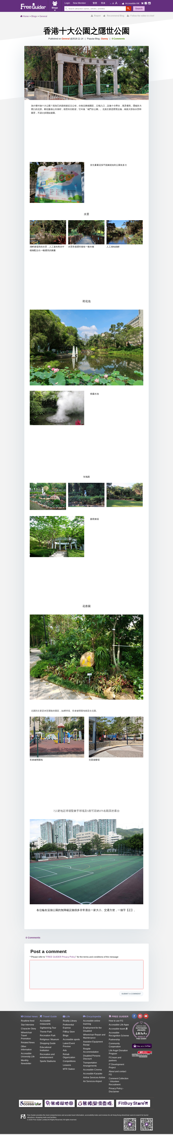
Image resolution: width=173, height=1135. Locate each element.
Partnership (114, 1039)
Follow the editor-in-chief (141, 16)
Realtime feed (27, 1021)
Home (25, 16)
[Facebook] (146, 3)
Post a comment (48, 951)
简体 (103, 3)
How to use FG (116, 1021)
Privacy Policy (115, 1088)
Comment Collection (118, 1078)
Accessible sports (71, 1039)
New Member (79, 3)
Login (67, 3)
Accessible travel (117, 1029)
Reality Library (70, 1021)
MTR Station (69, 1069)
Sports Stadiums (48, 1061)
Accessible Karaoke (92, 1073)
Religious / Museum (49, 1039)
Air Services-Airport (92, 1081)
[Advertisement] (86, 139)
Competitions (69, 1061)
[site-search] (128, 8)
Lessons (67, 1065)
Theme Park (46, 1032)
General (43, 16)
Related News (28, 1042)
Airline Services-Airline (94, 1077)
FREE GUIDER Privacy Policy (61, 957)
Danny (104, 39)
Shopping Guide (48, 1043)
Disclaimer (114, 1091)
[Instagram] (149, 3)
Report (97, 16)
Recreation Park (47, 1035)
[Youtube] (146, 1016)
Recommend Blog (114, 16)
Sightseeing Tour (48, 1028)
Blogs (34, 16)
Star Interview (27, 1025)
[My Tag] (142, 51)
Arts (65, 1050)
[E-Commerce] (142, 3)
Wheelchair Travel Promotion (26, 1035)
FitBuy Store (69, 1032)
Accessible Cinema (92, 1070)
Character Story (28, 1028)
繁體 (95, 3)
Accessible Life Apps (119, 1025)
